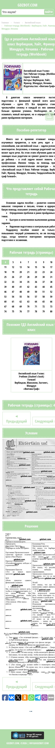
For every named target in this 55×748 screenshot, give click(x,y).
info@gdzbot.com (39, 743)
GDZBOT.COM (27, 5)
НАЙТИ (49, 12)
